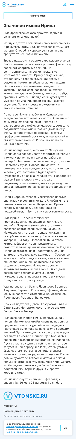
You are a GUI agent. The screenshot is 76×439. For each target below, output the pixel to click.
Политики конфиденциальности (22, 432)
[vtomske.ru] (13, 4)
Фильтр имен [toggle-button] (38, 15)
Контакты (10, 405)
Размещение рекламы (19, 411)
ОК (65, 427)
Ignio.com (37, 416)
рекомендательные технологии (22, 426)
